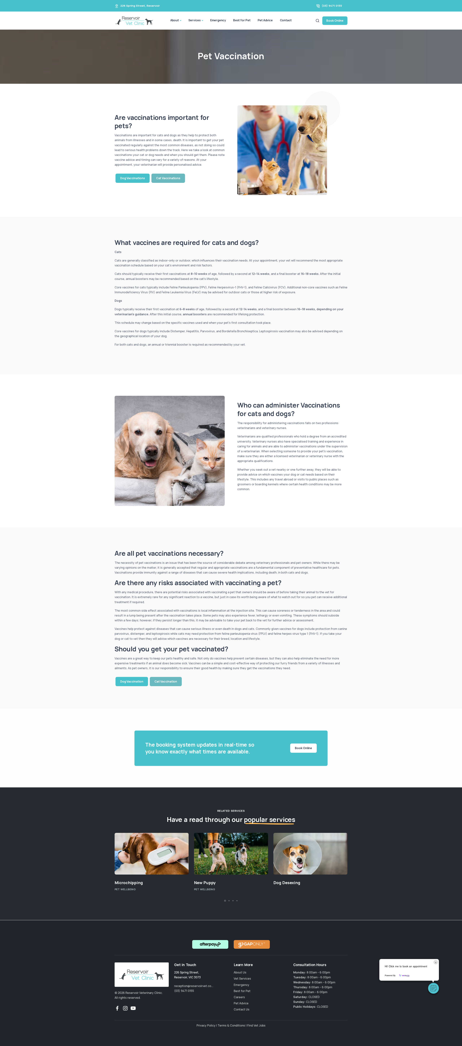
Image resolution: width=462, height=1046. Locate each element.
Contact (286, 20)
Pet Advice (265, 20)
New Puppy (205, 882)
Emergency (218, 20)
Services (194, 20)
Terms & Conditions (231, 1025)
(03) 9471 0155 (332, 6)
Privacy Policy (206, 1025)
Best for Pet (241, 20)
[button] (433, 988)
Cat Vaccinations (168, 178)
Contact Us (241, 1009)
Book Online (334, 21)
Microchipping (129, 882)
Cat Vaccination (165, 682)
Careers (239, 997)
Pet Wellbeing (125, 889)
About (174, 20)
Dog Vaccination (131, 682)
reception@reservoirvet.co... (193, 986)
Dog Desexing (286, 882)
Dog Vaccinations (132, 178)
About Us (240, 972)
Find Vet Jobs (256, 1025)
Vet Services (242, 978)
